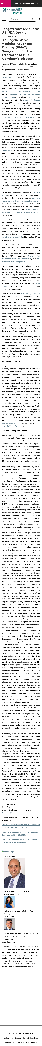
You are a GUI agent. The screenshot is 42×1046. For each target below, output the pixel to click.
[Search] (28, 19)
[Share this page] (39, 19)
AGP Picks (5, 3)
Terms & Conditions (30, 1038)
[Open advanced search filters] (33, 19)
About (11, 1033)
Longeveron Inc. (8, 77)
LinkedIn (5, 426)
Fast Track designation (21, 259)
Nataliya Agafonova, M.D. (12, 237)
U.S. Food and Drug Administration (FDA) (21, 91)
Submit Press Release (12, 1038)
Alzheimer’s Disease (31, 100)
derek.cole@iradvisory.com (12, 813)
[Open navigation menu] (4, 19)
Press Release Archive (24, 1033)
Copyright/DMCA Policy (14, 1042)
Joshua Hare (7, 150)
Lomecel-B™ (33, 97)
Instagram (19, 426)
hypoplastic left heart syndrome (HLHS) (18, 117)
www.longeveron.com (10, 423)
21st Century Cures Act (30, 294)
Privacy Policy (31, 1042)
